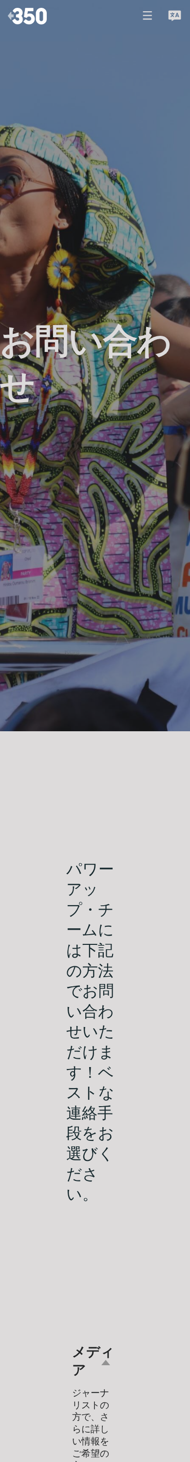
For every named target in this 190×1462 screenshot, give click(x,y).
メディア (93, 1361)
